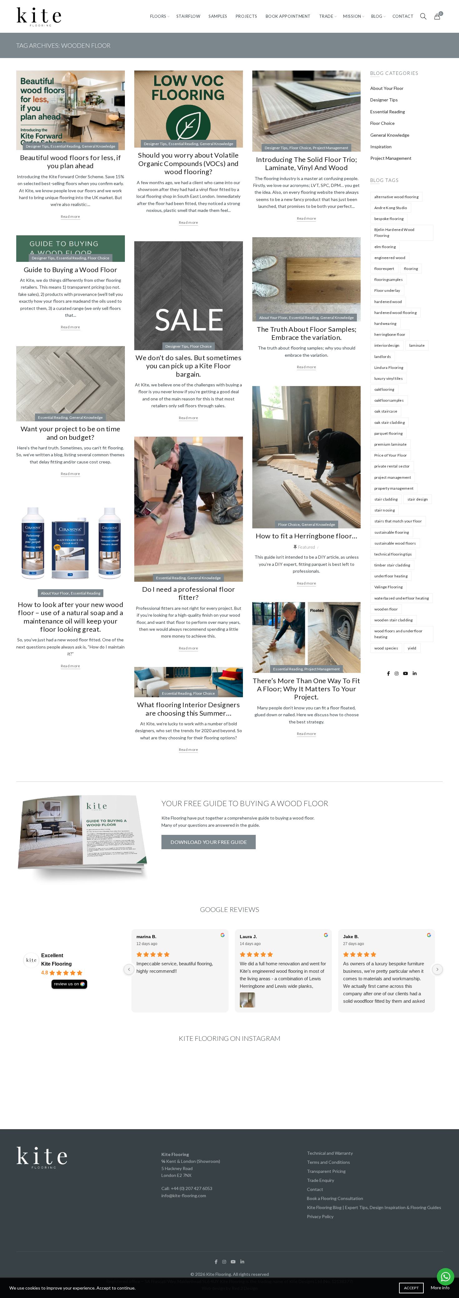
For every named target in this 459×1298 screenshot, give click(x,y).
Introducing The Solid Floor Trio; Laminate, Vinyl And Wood (306, 163)
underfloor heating (390, 576)
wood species (386, 648)
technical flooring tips (393, 554)
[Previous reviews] (129, 969)
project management (392, 477)
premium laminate (390, 444)
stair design (417, 499)
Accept (411, 1288)
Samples (218, 16)
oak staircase (385, 411)
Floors (158, 16)
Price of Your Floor (390, 455)
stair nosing (384, 510)
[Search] (423, 16)
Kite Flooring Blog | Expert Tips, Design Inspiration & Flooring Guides (374, 1207)
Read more (70, 216)
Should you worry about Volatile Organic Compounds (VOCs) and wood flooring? (188, 163)
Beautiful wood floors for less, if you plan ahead (70, 161)
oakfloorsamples (389, 400)
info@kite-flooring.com (183, 1195)
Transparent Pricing (326, 1171)
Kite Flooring (56, 964)
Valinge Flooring (388, 587)
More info (440, 1287)
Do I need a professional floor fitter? (188, 593)
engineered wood (390, 257)
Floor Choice (300, 147)
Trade (326, 16)
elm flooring (385, 246)
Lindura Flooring (388, 367)
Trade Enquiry (320, 1180)
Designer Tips (37, 146)
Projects (246, 16)
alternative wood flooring (396, 196)
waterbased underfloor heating (401, 598)
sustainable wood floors (395, 543)
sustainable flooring (391, 532)
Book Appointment (288, 16)
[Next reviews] (437, 969)
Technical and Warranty (330, 1153)
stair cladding (386, 499)
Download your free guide (208, 842)
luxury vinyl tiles (388, 378)
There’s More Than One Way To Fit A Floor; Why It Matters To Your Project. (306, 688)
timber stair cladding (392, 565)
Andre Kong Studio (390, 207)
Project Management (330, 147)
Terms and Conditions (328, 1162)
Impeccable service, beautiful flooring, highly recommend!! (174, 967)
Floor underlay (387, 290)
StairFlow (188, 16)
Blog (377, 16)
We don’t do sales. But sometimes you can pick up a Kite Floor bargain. (188, 365)
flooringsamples (388, 279)
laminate (417, 345)
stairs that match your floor (398, 521)
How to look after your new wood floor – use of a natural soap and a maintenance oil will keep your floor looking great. (70, 616)
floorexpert (384, 268)
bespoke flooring (389, 218)
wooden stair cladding (393, 620)
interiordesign (387, 345)
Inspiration (381, 146)
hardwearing (385, 323)
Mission (352, 16)
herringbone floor (390, 334)
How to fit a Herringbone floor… (306, 535)
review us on (66, 984)
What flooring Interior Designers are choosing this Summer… (188, 708)
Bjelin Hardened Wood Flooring (394, 232)
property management (394, 488)
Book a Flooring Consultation (335, 1198)
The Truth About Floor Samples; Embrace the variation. (307, 333)
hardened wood (388, 301)
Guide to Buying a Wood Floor (70, 269)
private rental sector (392, 466)
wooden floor (386, 609)
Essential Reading (65, 146)
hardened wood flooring (395, 312)
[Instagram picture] (50, 1088)
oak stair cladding (389, 422)
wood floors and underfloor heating (398, 634)
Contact (403, 16)
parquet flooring (388, 433)
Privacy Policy (320, 1216)
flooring (411, 268)
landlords (382, 356)
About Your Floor (273, 317)
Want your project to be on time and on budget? (70, 432)
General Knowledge (98, 146)
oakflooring (384, 389)
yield (412, 648)
